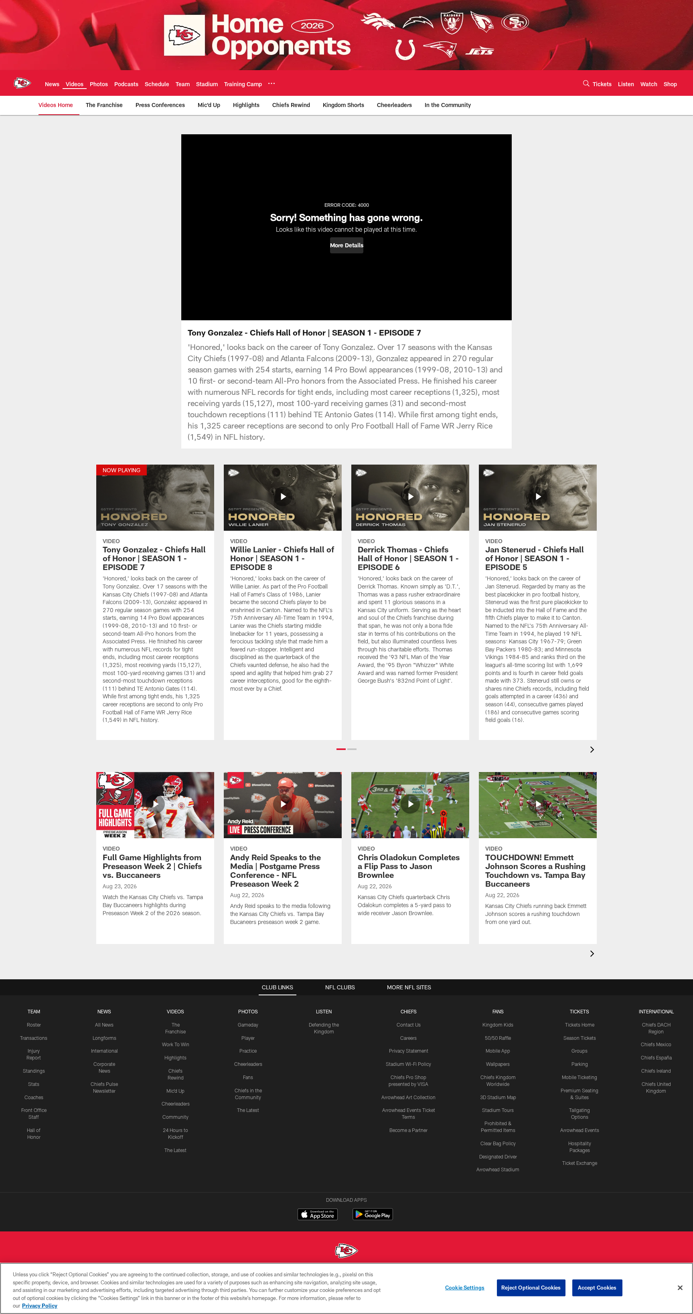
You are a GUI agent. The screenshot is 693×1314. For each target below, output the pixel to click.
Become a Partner (408, 1130)
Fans (248, 1077)
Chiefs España (656, 1057)
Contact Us (409, 1024)
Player (248, 1038)
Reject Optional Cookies (531, 1287)
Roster (34, 1024)
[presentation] (593, 750)
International (104, 1050)
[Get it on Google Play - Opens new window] (373, 1218)
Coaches (33, 1097)
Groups (579, 1050)
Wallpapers (498, 1064)
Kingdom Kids (497, 1024)
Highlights (175, 1057)
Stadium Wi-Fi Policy (408, 1064)
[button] (346, 245)
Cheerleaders (176, 1103)
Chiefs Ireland (656, 1070)
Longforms (104, 1038)
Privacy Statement (408, 1050)
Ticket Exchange (579, 1163)
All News (104, 1024)
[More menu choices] (271, 83)
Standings (34, 1070)
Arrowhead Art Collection (408, 1097)
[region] (346, 1288)
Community (175, 1117)
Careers (408, 1038)
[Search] (586, 83)
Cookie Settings (464, 1287)
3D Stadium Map (498, 1097)
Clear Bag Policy (498, 1143)
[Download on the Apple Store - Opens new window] (318, 1215)
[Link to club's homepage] (22, 83)
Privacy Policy (39, 1305)
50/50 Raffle (498, 1038)
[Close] (680, 1288)
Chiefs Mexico (656, 1044)
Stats (33, 1084)
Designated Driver (498, 1156)
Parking (579, 1064)
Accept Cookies (597, 1287)
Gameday (248, 1024)
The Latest (175, 1150)
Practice (248, 1050)
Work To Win (175, 1044)
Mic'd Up (175, 1091)
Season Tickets (579, 1038)
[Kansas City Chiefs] (346, 1251)
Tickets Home (579, 1024)
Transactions (33, 1038)
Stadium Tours (498, 1110)
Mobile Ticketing (579, 1077)
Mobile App (498, 1050)
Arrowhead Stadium (497, 1169)
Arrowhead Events (579, 1130)
